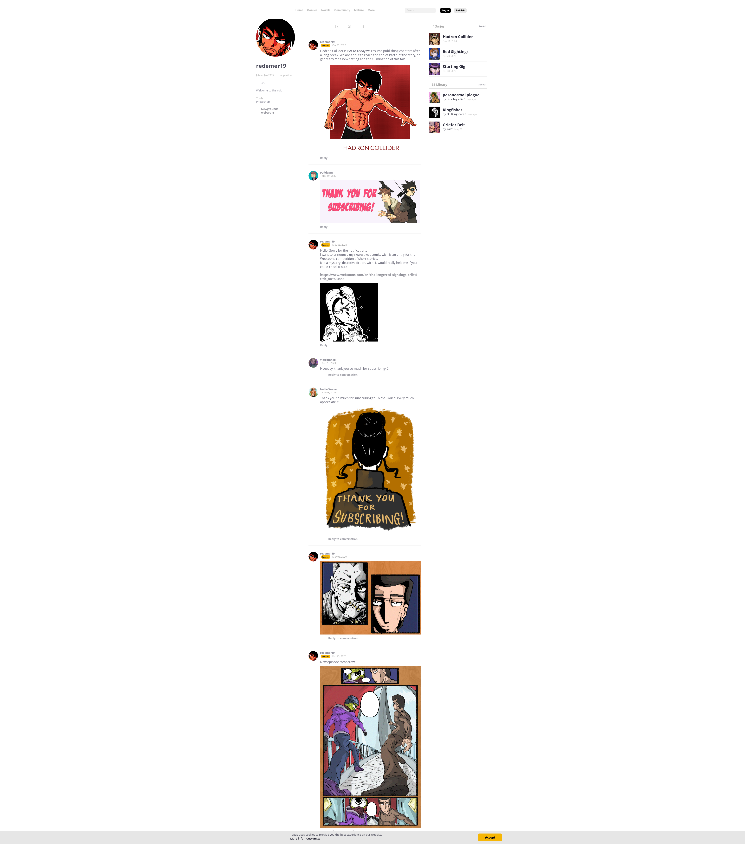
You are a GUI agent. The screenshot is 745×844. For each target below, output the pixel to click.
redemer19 (327, 42)
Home (299, 10)
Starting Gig (454, 66)
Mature (359, 10)
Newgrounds (269, 108)
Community (342, 10)
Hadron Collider (458, 36)
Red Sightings (456, 51)
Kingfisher (452, 109)
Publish (460, 10)
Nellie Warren (329, 389)
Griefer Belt (454, 124)
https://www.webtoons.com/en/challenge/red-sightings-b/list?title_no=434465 (368, 277)
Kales (450, 129)
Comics (312, 10)
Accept (490, 837)
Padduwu (326, 172)
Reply (323, 158)
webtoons (268, 112)
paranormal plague (461, 94)
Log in (445, 10)
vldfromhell (328, 360)
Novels (325, 10)
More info (296, 838)
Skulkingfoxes (455, 114)
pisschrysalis (455, 99)
